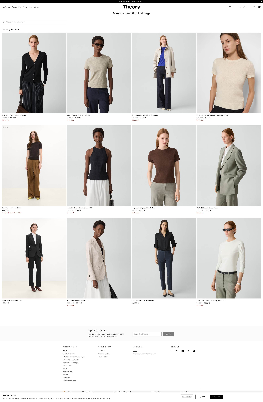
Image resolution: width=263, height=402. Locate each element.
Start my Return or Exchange (73, 357)
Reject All (202, 397)
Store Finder (102, 357)
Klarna (65, 375)
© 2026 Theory (87, 392)
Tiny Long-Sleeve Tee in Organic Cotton (211, 300)
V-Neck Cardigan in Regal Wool (14, 115)
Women (14, 7)
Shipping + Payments (71, 360)
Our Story (101, 351)
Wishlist (253, 7)
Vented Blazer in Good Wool (207, 208)
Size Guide (67, 366)
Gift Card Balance (69, 381)
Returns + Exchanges (71, 363)
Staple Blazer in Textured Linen (78, 300)
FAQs (65, 369)
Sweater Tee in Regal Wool (12, 208)
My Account (67, 351)
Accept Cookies (216, 397)
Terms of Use (155, 392)
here (115, 336)
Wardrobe (37, 7)
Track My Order (69, 354)
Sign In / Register (244, 7)
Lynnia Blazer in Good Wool (12, 300)
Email (135, 351)
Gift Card (66, 378)
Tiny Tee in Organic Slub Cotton (78, 115)
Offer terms (92, 336)
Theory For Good (104, 354)
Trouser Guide (28, 7)
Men (20, 7)
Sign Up (168, 334)
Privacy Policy (186, 392)
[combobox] (34, 22)
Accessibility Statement (122, 392)
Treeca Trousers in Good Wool (143, 300)
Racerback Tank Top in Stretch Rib (79, 208)
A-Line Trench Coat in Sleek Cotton (145, 115)
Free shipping (122, 1)
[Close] (261, 1)
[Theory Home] (131, 7)
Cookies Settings (187, 397)
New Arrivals (6, 7)
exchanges (130, 1)
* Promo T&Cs (68, 372)
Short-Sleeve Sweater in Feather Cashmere (213, 115)
